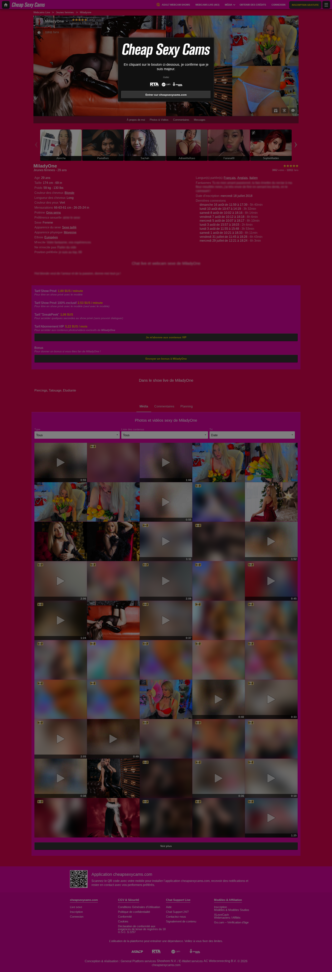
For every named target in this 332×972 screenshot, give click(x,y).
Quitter (166, 77)
